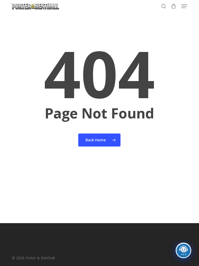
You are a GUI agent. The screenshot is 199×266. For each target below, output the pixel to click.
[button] (184, 6)
